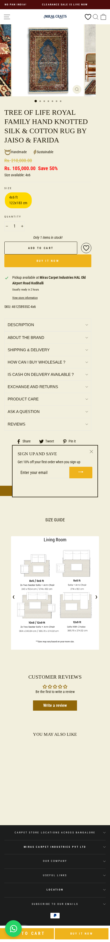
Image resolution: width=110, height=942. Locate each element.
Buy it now (81, 933)
